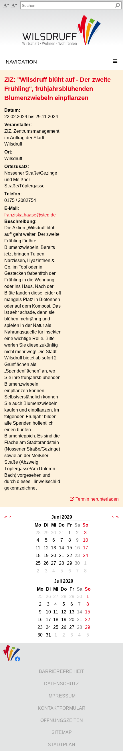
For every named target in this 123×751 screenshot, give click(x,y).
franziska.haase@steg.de (30, 214)
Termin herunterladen (97, 499)
